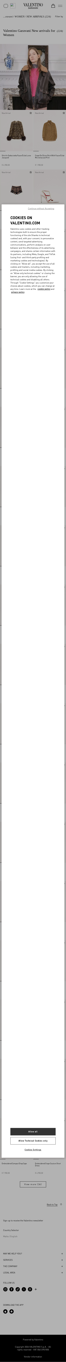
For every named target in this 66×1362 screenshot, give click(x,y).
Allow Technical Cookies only (33, 1140)
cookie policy (43, 289)
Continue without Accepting (41, 208)
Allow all (32, 1131)
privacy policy (17, 292)
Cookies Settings (33, 1149)
